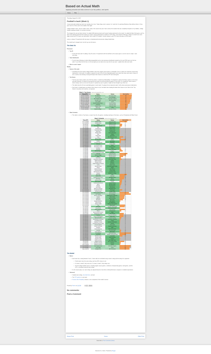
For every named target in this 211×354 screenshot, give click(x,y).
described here (86, 275)
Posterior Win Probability (78, 279)
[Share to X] (88, 285)
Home (69, 12)
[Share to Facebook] (90, 285)
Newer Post (70, 336)
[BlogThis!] (87, 285)
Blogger (113, 350)
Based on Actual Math (83, 6)
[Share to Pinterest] (91, 285)
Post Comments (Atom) (108, 340)
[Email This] (85, 285)
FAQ (75, 12)
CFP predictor (77, 277)
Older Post (141, 336)
